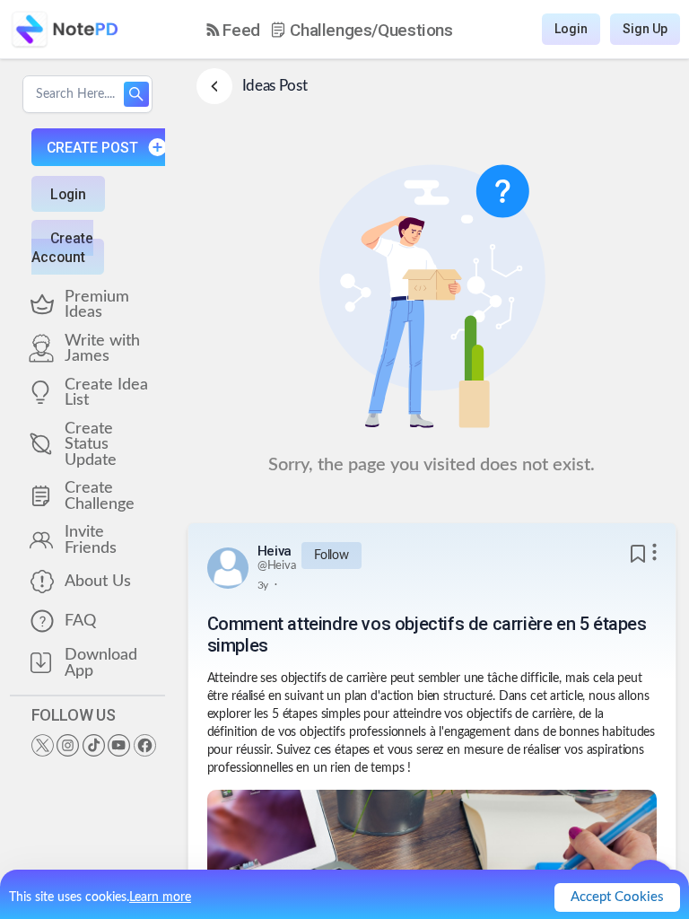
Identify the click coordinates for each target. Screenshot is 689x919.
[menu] (330, 29)
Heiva (274, 551)
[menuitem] (233, 30)
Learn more (160, 897)
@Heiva (276, 566)
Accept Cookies (617, 897)
